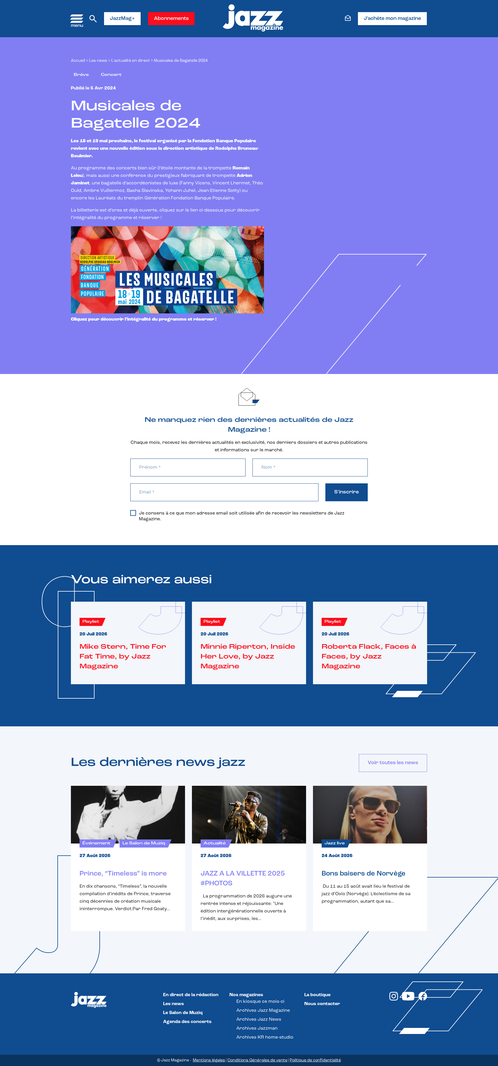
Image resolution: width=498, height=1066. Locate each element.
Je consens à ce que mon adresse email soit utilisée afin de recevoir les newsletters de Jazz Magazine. (241, 516)
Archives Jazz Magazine (263, 1010)
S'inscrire (346, 492)
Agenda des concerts (187, 1022)
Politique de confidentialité (315, 1060)
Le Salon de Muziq (183, 1013)
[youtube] (408, 999)
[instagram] (393, 999)
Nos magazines (246, 995)
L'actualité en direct (130, 61)
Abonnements (171, 18)
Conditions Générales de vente (257, 1060)
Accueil (78, 61)
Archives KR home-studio (264, 1037)
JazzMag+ (122, 18)
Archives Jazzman (257, 1028)
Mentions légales (209, 1060)
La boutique (317, 995)
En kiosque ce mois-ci (260, 1001)
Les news (98, 61)
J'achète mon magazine (392, 18)
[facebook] (422, 999)
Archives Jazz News (258, 1019)
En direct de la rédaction (190, 995)
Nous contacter (322, 1004)
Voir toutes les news (393, 763)
